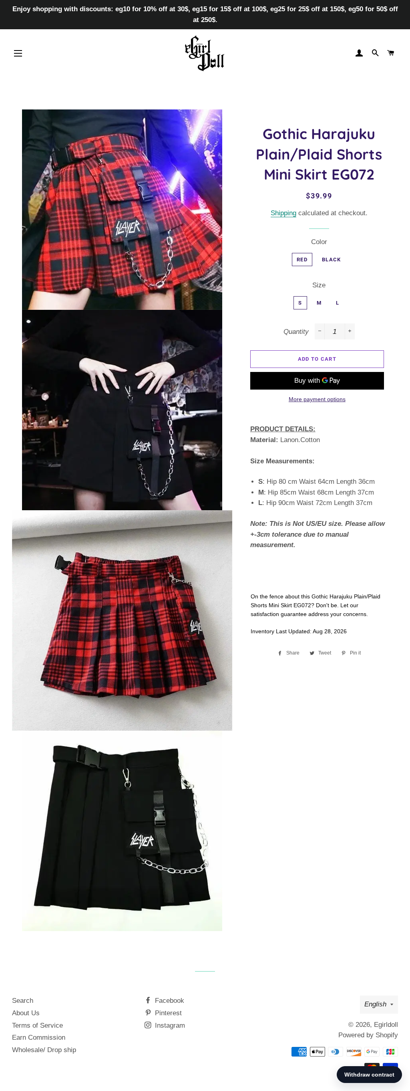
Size (319, 285)
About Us (26, 1013)
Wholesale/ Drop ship (44, 1050)
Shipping (283, 213)
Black (331, 260)
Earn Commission (38, 1037)
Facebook (168, 1000)
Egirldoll (386, 1024)
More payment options (317, 399)
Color (319, 242)
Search (22, 1000)
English (375, 1004)
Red (302, 260)
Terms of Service (37, 1025)
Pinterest (167, 1013)
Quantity (296, 331)
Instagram (169, 1025)
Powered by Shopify (368, 1035)
